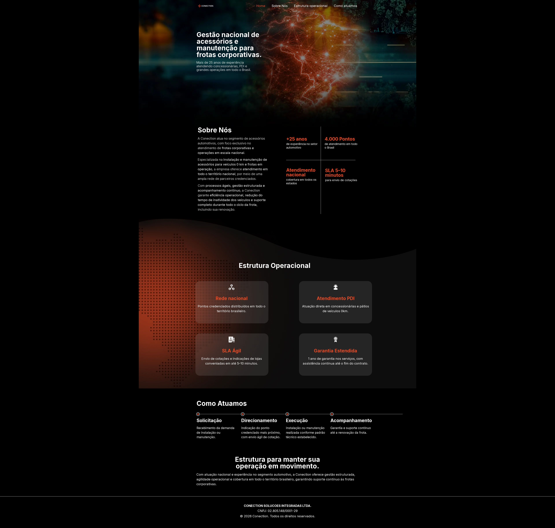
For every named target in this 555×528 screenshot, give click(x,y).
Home (260, 6)
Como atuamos (345, 6)
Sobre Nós (280, 6)
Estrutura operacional (311, 6)
